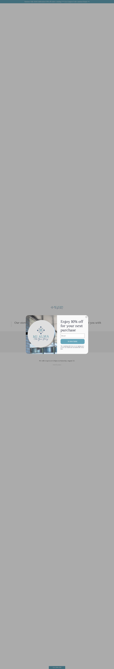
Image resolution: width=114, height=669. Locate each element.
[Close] (86, 317)
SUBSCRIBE (72, 341)
